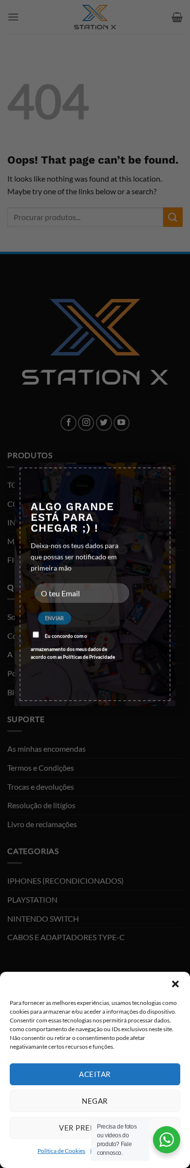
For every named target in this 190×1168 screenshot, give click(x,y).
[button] (175, 984)
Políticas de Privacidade (89, 657)
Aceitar (95, 1074)
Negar (95, 1100)
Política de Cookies (61, 1150)
